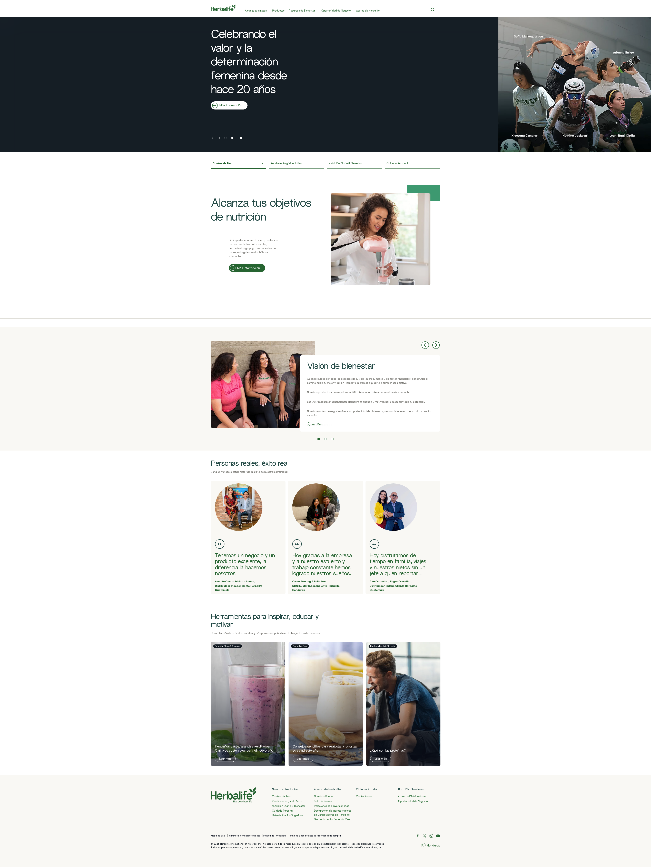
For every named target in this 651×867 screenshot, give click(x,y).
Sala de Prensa (323, 801)
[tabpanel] (325, 84)
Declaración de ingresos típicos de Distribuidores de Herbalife (332, 812)
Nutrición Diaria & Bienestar (288, 806)
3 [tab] (225, 138)
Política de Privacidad (274, 835)
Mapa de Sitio (218, 835)
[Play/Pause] (240, 137)
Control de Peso (281, 796)
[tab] (238, 164)
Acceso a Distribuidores (412, 796)
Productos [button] (278, 10)
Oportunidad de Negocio (336, 10)
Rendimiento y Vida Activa (287, 801)
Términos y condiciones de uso (244, 835)
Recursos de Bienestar (302, 10)
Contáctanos (364, 796)
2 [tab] (219, 138)
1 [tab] (212, 138)
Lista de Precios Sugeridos (287, 815)
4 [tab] (232, 138)
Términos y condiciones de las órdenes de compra (315, 835)
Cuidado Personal (282, 810)
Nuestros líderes (323, 796)
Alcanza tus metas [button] (256, 10)
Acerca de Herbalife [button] (368, 10)
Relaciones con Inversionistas (331, 806)
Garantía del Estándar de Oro (332, 819)
